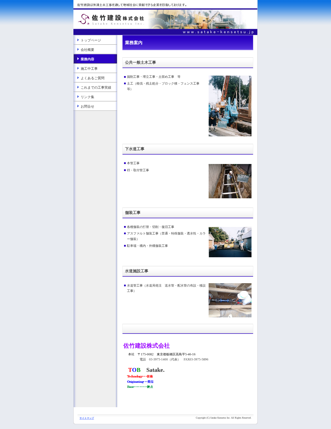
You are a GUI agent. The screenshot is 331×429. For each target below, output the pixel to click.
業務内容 (87, 59)
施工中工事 (89, 68)
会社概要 (87, 50)
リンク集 (87, 97)
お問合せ (87, 106)
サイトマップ (86, 418)
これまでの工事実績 (96, 87)
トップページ (91, 40)
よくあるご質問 (92, 78)
